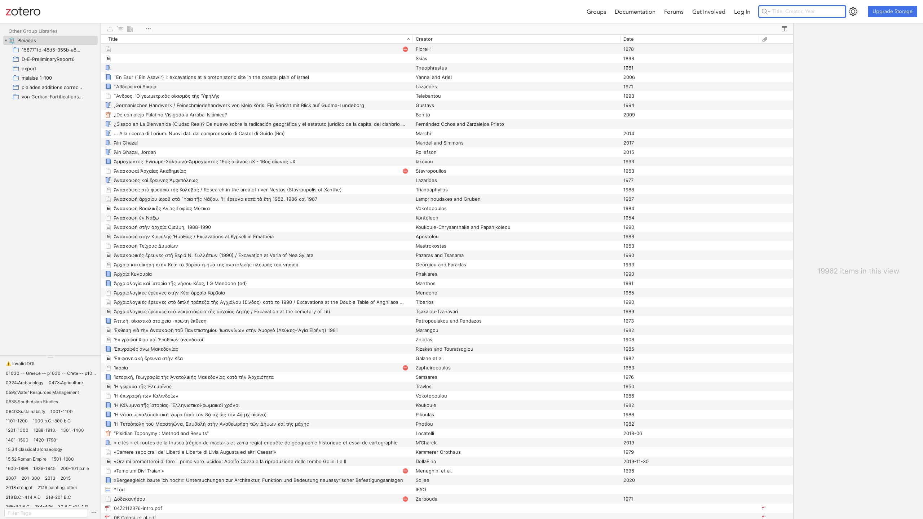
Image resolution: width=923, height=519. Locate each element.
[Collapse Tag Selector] (50, 357)
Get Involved (708, 11)
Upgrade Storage (893, 11)
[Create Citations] (120, 29)
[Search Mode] (766, 11)
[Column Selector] (784, 29)
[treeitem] (50, 40)
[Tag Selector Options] (93, 513)
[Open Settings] (853, 11)
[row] (447, 39)
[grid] (447, 276)
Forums (674, 11)
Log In (742, 11)
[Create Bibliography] (130, 29)
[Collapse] (6, 40)
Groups (596, 11)
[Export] (110, 29)
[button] (20, 363)
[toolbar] (447, 28)
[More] (148, 29)
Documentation (635, 11)
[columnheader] (256, 39)
